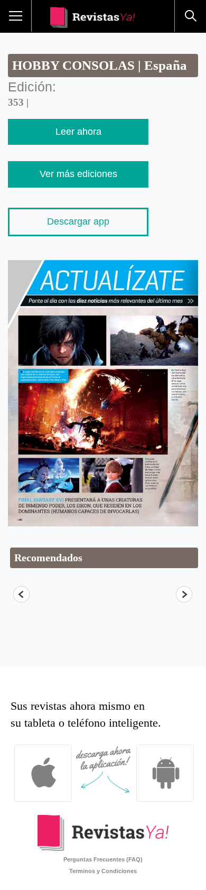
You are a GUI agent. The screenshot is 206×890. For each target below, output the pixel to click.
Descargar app (78, 221)
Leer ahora (78, 131)
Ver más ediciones (78, 174)
